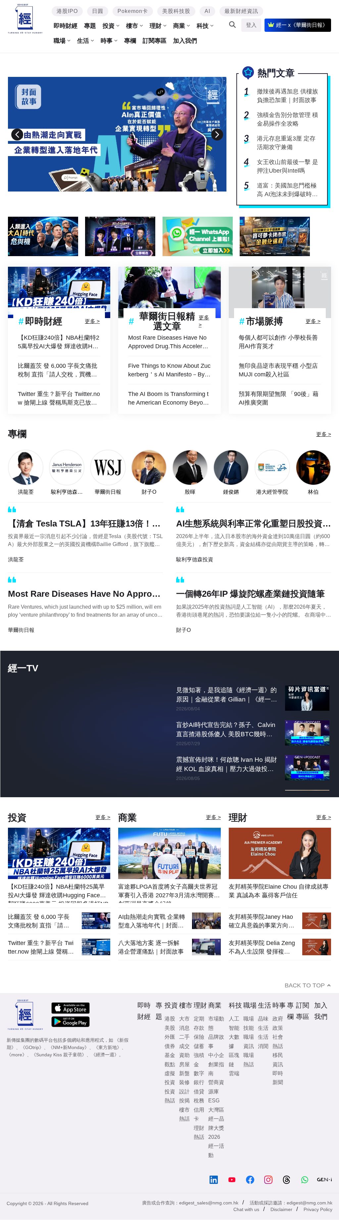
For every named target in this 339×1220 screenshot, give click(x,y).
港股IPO (67, 11)
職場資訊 (248, 1060)
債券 (170, 1065)
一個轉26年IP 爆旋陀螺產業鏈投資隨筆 (250, 594)
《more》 (17, 1074)
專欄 (130, 40)
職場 (60, 40)
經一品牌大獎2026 (216, 1147)
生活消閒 (263, 1060)
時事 (107, 40)
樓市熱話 (184, 1133)
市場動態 (216, 1042)
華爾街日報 (108, 492)
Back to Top (305, 1004)
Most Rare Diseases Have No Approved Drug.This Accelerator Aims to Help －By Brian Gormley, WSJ (169, 342)
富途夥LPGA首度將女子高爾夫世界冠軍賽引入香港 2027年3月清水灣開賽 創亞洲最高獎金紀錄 (168, 912)
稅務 (199, 1120)
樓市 (132, 26)
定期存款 (199, 1042)
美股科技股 (176, 11)
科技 (203, 26)
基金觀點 (170, 1079)
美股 (170, 1047)
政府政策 (277, 1042)
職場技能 (248, 1042)
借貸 (199, 1111)
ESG (213, 1120)
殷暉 (190, 492)
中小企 (216, 1074)
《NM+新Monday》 (68, 1066)
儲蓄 (199, 1065)
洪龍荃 (26, 492)
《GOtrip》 (32, 1066)
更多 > (92, 321)
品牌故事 (216, 1060)
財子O (149, 492)
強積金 (199, 1079)
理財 (156, 26)
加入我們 (185, 40)
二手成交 (184, 1060)
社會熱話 (277, 1060)
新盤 (184, 1092)
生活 (83, 40)
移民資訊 (277, 1079)
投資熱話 (170, 1115)
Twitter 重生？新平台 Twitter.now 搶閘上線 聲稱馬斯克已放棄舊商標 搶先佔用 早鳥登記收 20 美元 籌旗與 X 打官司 (59, 399)
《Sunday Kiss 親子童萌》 (58, 1074)
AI (207, 11)
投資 (109, 26)
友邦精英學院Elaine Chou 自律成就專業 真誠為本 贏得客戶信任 (278, 910)
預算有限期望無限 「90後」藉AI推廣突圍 (278, 398)
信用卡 (199, 1133)
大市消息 (184, 1042)
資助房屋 (184, 1079)
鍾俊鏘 (231, 492)
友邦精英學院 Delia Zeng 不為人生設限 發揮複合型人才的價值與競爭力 (262, 966)
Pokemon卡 (133, 11)
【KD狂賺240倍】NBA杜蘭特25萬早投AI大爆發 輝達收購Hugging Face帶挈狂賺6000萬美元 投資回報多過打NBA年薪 (58, 342)
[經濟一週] (25, 18)
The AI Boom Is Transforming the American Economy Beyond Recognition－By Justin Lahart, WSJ (169, 399)
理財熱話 (199, 1151)
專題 (90, 26)
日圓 (97, 11)
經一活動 (216, 1169)
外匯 (170, 1056)
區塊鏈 (234, 1079)
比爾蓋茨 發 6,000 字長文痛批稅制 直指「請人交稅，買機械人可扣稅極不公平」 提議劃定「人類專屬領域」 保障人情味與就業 (57, 370)
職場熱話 (248, 1079)
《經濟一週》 (105, 1074)
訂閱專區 (155, 40)
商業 (179, 26)
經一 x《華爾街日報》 (302, 25)
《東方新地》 (107, 1066)
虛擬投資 (170, 1097)
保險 (199, 1056)
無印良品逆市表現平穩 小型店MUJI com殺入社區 (278, 370)
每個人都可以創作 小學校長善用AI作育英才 (278, 342)
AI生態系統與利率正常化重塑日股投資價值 (253, 525)
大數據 (234, 1060)
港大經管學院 (272, 492)
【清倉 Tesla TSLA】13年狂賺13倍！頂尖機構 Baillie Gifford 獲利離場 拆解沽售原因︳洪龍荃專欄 (84, 525)
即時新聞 (277, 1097)
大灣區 (216, 1129)
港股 (170, 1038)
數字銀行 (199, 1097)
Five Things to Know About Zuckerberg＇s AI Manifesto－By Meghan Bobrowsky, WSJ (169, 370)
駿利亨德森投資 (67, 492)
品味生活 (263, 1042)
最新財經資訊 (241, 11)
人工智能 (234, 1042)
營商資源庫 (216, 1106)
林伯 (313, 492)
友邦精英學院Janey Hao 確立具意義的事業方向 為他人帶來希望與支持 (261, 940)
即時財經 (65, 26)
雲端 (234, 1092)
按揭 (184, 1120)
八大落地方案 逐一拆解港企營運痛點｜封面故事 (151, 966)
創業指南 (216, 1088)
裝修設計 (184, 1106)
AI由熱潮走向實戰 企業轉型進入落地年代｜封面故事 (151, 940)
